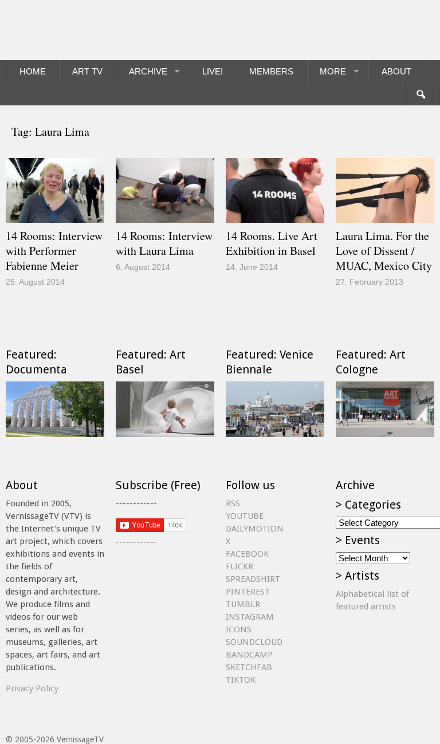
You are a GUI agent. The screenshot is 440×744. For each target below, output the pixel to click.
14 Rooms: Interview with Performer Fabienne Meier (54, 250)
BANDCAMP (249, 654)
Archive (148, 71)
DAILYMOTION (255, 528)
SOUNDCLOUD (254, 642)
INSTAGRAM (250, 617)
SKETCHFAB (249, 667)
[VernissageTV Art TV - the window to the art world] (63, 30)
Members (271, 71)
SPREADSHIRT (253, 579)
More (333, 71)
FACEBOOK (247, 554)
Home (32, 71)
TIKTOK (241, 680)
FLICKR (239, 566)
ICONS (239, 629)
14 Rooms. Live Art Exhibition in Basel (271, 243)
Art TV (87, 71)
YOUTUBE (245, 516)
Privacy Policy (32, 688)
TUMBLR (243, 604)
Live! (212, 71)
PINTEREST (248, 591)
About (396, 71)
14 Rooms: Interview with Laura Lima (164, 243)
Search (420, 94)
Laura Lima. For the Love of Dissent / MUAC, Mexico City (384, 250)
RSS (233, 503)
